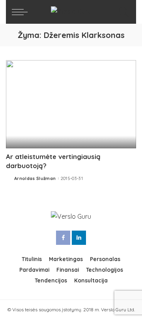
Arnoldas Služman (35, 178)
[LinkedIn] (79, 238)
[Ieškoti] (122, 12)
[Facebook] (63, 238)
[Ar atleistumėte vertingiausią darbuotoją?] (71, 104)
